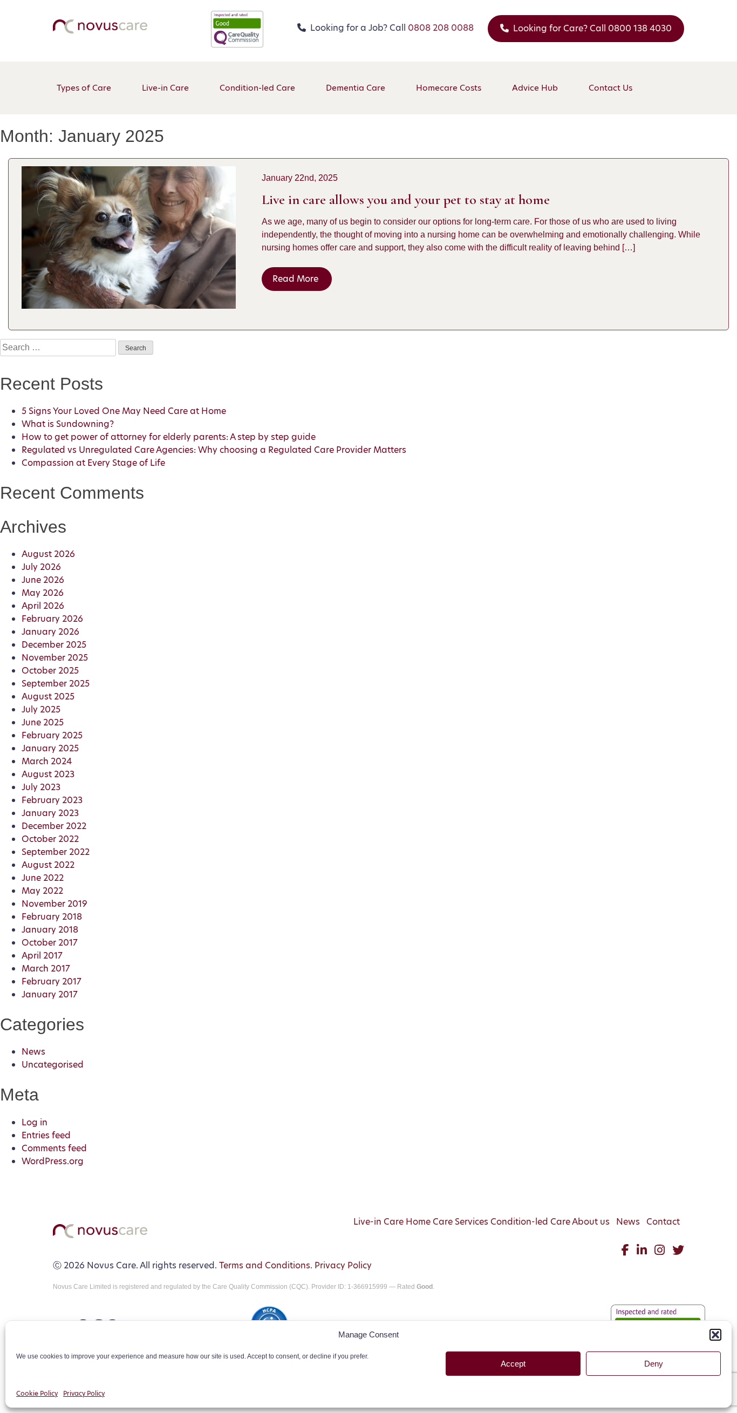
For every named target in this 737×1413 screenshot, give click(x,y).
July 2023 (41, 787)
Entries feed (46, 1135)
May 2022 (42, 891)
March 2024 (47, 761)
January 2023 (50, 813)
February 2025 (52, 735)
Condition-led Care (530, 1221)
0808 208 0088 (441, 28)
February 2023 (52, 800)
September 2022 (56, 852)
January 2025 (50, 748)
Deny (653, 1363)
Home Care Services (447, 1221)
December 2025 (54, 644)
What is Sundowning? (68, 424)
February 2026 (52, 619)
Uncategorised (53, 1064)
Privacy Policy (84, 1393)
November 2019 (54, 904)
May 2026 (43, 593)
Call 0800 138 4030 (592, 28)
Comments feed (54, 1148)
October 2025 (50, 670)
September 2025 (56, 683)
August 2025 (48, 696)
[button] (715, 1334)
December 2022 (54, 826)
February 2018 (52, 917)
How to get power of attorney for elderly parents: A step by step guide (169, 437)
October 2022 (50, 839)
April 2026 (43, 606)
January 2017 (50, 994)
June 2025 (43, 722)
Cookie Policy (37, 1393)
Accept (513, 1363)
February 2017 (51, 981)
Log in (34, 1122)
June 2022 (43, 878)
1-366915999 (367, 1286)
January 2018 (50, 929)
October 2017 (50, 942)
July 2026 (41, 567)
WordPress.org (53, 1161)
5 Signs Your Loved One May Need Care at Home (124, 411)
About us (591, 1221)
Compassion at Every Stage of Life (93, 463)
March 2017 (46, 968)
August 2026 (48, 554)
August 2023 (48, 774)
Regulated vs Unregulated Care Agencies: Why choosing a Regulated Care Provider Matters (214, 450)
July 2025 (41, 709)
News (33, 1051)
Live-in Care (378, 1221)
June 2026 (43, 580)
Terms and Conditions (264, 1265)
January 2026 (50, 632)
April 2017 (42, 955)
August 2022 (48, 865)
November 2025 (55, 657)
